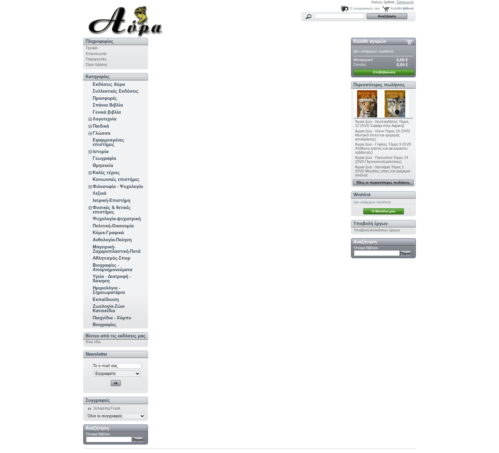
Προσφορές (105, 98)
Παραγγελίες (96, 59)
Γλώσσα (101, 133)
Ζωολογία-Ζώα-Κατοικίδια (109, 308)
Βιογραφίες (104, 324)
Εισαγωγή (405, 2)
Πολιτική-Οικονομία (113, 225)
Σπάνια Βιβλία (108, 105)
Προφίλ (92, 48)
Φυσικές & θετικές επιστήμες (112, 209)
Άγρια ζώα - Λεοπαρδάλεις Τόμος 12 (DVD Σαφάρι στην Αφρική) (382, 123)
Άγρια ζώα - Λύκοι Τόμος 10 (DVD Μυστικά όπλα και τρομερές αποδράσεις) (382, 135)
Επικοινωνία (96, 54)
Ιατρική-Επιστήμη (111, 200)
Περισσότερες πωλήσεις (379, 84)
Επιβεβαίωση (384, 72)
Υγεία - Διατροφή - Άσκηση (112, 278)
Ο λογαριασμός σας (365, 8)
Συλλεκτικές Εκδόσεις (115, 91)
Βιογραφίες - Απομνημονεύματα (112, 267)
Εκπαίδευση (106, 299)
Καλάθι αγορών (369, 41)
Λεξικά (99, 193)
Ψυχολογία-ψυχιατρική (117, 218)
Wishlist (361, 194)
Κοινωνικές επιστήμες (116, 179)
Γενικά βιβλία (107, 112)
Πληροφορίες (99, 41)
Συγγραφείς (98, 400)
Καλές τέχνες (106, 172)
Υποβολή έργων (370, 223)
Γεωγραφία (104, 158)
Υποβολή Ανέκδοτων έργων (377, 230)
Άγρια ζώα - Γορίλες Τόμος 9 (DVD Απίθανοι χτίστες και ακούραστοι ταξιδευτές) (383, 148)
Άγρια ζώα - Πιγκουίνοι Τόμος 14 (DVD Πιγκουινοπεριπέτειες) (381, 159)
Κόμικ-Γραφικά (108, 232)
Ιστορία (101, 151)
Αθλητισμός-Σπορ (111, 258)
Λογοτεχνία (104, 118)
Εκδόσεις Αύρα (109, 84)
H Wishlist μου (383, 211)
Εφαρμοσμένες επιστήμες (108, 142)
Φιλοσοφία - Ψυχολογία (118, 186)
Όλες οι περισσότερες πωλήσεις (383, 182)
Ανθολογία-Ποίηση (112, 239)
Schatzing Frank (107, 408)
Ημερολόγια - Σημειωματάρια (109, 290)
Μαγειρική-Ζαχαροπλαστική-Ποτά (117, 249)
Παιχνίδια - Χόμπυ (112, 317)
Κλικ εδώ (93, 342)
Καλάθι (396, 8)
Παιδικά (101, 126)
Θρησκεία (103, 165)
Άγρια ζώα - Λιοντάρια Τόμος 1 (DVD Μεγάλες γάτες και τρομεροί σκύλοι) (382, 171)
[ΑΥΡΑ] (128, 19)
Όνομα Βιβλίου (98, 434)
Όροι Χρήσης (96, 64)
